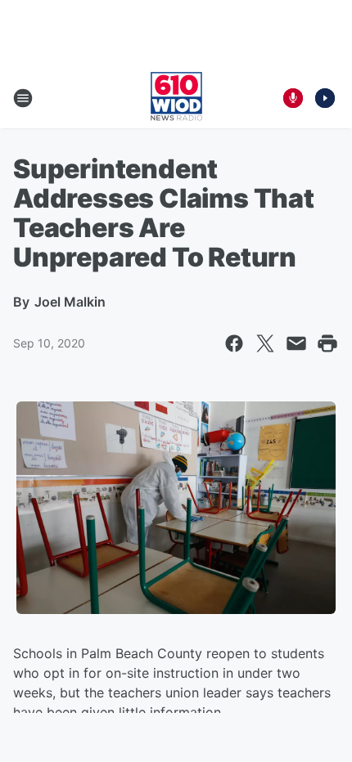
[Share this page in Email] (296, 343)
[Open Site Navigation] (23, 98)
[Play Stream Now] (325, 98)
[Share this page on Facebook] (234, 343)
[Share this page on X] (265, 343)
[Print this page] (327, 343)
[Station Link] (176, 98)
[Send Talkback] (293, 98)
